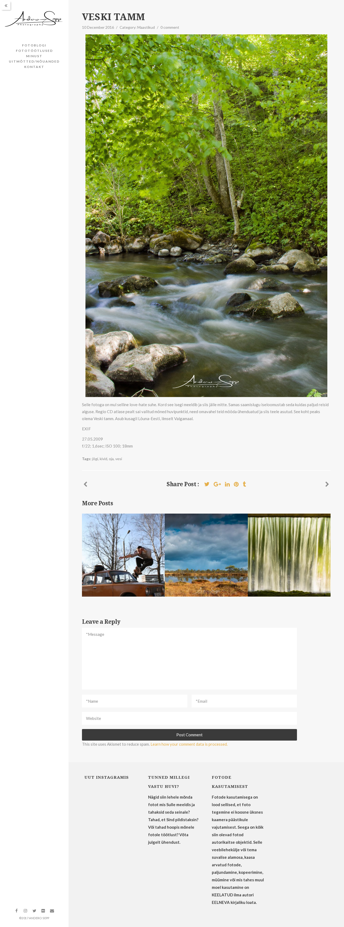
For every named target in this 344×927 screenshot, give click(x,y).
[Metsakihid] (327, 484)
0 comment (169, 27)
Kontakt (34, 67)
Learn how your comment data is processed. (189, 744)
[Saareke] (85, 484)
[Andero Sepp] (34, 19)
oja (111, 458)
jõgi (95, 458)
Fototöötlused (34, 51)
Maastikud (146, 27)
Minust (34, 56)
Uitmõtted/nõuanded (34, 61)
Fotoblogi (34, 45)
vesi (118, 458)
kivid (103, 458)
